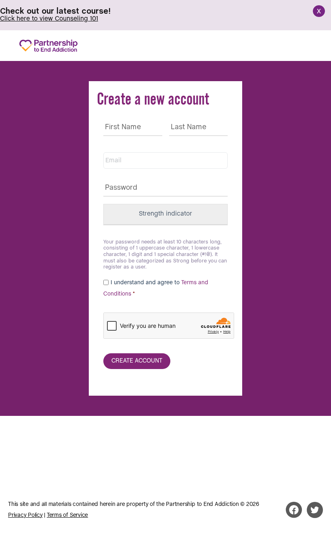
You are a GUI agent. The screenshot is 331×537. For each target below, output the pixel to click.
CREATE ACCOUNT (136, 361)
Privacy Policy (25, 515)
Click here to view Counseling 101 (49, 19)
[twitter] (315, 510)
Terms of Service (67, 515)
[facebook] (294, 510)
